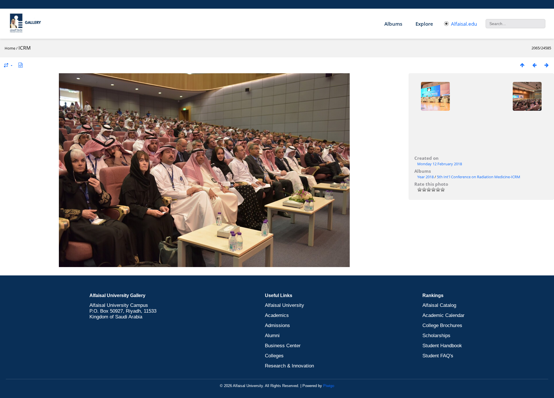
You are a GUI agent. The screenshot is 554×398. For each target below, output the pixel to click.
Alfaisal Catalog (439, 305)
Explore (424, 23)
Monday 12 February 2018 (439, 163)
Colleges (274, 355)
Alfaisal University (284, 305)
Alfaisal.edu (464, 23)
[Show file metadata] (20, 65)
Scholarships (436, 335)
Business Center (283, 345)
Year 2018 (425, 176)
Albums (393, 23)
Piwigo (328, 386)
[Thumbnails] (522, 65)
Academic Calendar (443, 315)
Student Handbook (442, 345)
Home (10, 48)
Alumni (272, 335)
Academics (277, 315)
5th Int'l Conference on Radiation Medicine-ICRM (478, 176)
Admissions (277, 325)
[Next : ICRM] (546, 65)
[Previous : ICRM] (534, 65)
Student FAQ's (437, 355)
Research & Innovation (289, 366)
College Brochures (442, 325)
